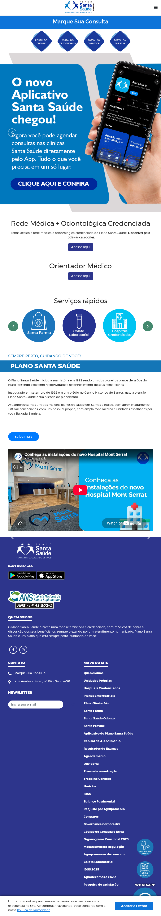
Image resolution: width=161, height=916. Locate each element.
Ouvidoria (91, 763)
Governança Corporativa (102, 824)
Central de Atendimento (102, 741)
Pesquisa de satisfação (101, 884)
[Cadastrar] (73, 705)
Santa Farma (93, 711)
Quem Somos (93, 673)
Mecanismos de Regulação (104, 847)
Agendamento (94, 756)
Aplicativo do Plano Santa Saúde (108, 733)
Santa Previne (94, 726)
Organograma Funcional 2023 (106, 839)
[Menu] (156, 8)
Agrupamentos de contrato (104, 854)
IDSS (87, 794)
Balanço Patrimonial (99, 801)
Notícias (90, 786)
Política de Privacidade (33, 910)
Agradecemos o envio (100, 877)
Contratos (91, 816)
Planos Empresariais (99, 695)
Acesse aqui (80, 216)
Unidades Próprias (98, 680)
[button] (12, 117)
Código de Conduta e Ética (104, 831)
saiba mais (23, 406)
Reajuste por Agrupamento (104, 809)
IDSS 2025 (91, 869)
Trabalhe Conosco (97, 779)
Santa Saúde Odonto (99, 718)
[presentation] (13, 296)
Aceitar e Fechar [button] (134, 906)
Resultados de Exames (101, 748)
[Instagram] (23, 650)
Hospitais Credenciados (102, 688)
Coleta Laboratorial (98, 862)
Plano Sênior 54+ (96, 703)
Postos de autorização (100, 771)
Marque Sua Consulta (80, 21)
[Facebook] (13, 650)
